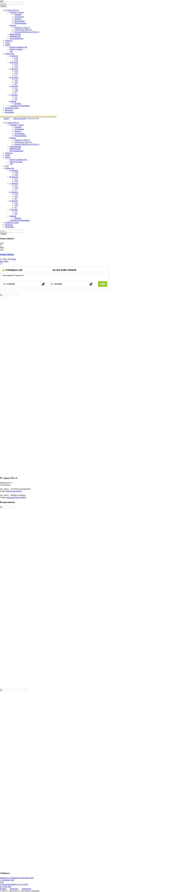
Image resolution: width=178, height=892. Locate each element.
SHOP (6, 119)
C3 (16, 75)
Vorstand (18, 15)
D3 (16, 84)
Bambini (13, 101)
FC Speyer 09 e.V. (12, 10)
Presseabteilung (20, 23)
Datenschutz (26, 889)
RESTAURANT (20, 119)
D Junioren (14, 77)
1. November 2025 (7, 880)
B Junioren (14, 62)
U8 (16, 99)
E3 (16, 93)
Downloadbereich (16, 38)
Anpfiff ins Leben (12, 108)
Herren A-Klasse (16, 49)
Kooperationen (15, 34)
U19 (16, 58)
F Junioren (14, 95)
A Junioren (14, 56)
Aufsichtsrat (19, 17)
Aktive (7, 45)
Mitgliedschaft (15, 36)
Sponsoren (9, 110)
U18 (16, 60)
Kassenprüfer (20, 21)
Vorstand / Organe (17, 12)
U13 (16, 80)
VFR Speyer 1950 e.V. (23, 30)
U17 (16, 64)
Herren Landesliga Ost (18, 47)
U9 (16, 97)
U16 (16, 67)
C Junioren (14, 69)
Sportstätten (9, 112)
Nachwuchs (9, 54)
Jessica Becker (7, 254)
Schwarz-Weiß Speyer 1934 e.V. (27, 32)
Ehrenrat (18, 19)
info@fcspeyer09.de (14, 491)
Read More (4, 261)
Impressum (14, 889)
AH (11, 51)
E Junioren (14, 86)
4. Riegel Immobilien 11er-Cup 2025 (14, 884)
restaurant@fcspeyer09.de (16, 497)
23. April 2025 (5, 886)
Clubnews (9, 41)
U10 (16, 91)
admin (13, 259)
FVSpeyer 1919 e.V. (22, 28)
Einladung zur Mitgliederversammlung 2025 (17, 878)
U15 (16, 71)
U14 (16, 73)
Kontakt (3, 889)
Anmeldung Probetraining (20, 106)
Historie (13, 25)
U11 (16, 88)
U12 (16, 82)
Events (7, 43)
